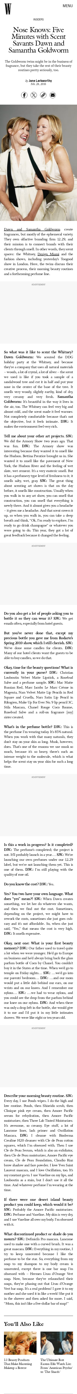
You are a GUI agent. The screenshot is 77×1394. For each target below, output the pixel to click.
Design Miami (48, 254)
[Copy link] (43, 95)
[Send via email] (53, 95)
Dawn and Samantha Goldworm (32, 229)
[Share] (24, 95)
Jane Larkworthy (40, 80)
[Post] (34, 95)
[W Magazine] (8, 9)
